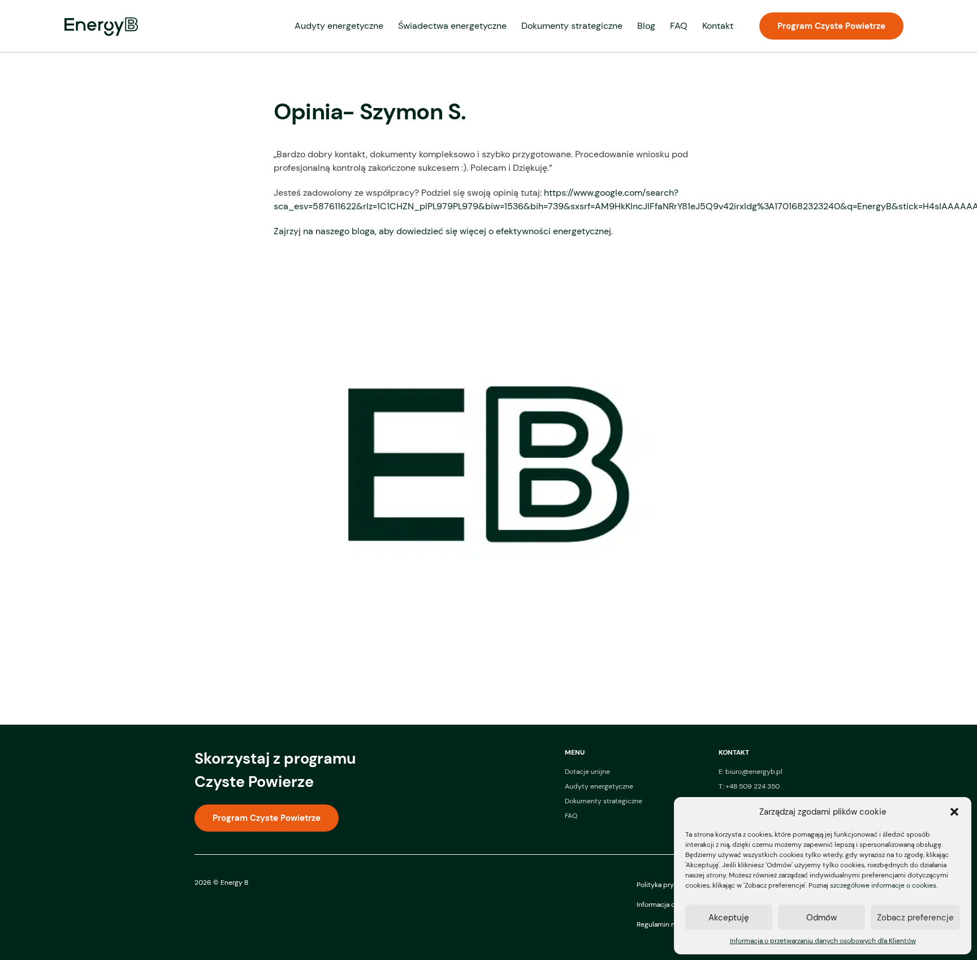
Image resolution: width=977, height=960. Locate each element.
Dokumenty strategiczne (571, 26)
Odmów (821, 917)
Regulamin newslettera (672, 924)
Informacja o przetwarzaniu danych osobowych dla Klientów (823, 940)
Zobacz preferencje (915, 917)
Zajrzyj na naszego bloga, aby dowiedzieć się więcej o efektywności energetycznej (442, 231)
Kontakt (717, 26)
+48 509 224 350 (752, 786)
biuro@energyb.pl (754, 771)
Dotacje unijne (587, 771)
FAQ (679, 26)
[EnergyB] (101, 27)
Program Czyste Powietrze (831, 26)
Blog (646, 26)
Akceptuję (728, 917)
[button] (954, 811)
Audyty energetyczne (339, 26)
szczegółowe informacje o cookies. (883, 885)
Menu (575, 752)
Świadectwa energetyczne (452, 26)
